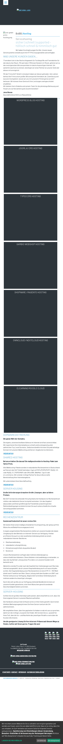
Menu (5, 2)
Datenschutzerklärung (35, 672)
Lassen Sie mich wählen (12, 740)
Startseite (6, 672)
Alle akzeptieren (54, 740)
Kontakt (14, 672)
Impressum (22, 672)
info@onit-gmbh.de (23, 650)
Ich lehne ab (41, 740)
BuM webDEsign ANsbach (10, 678)
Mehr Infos (8, 453)
